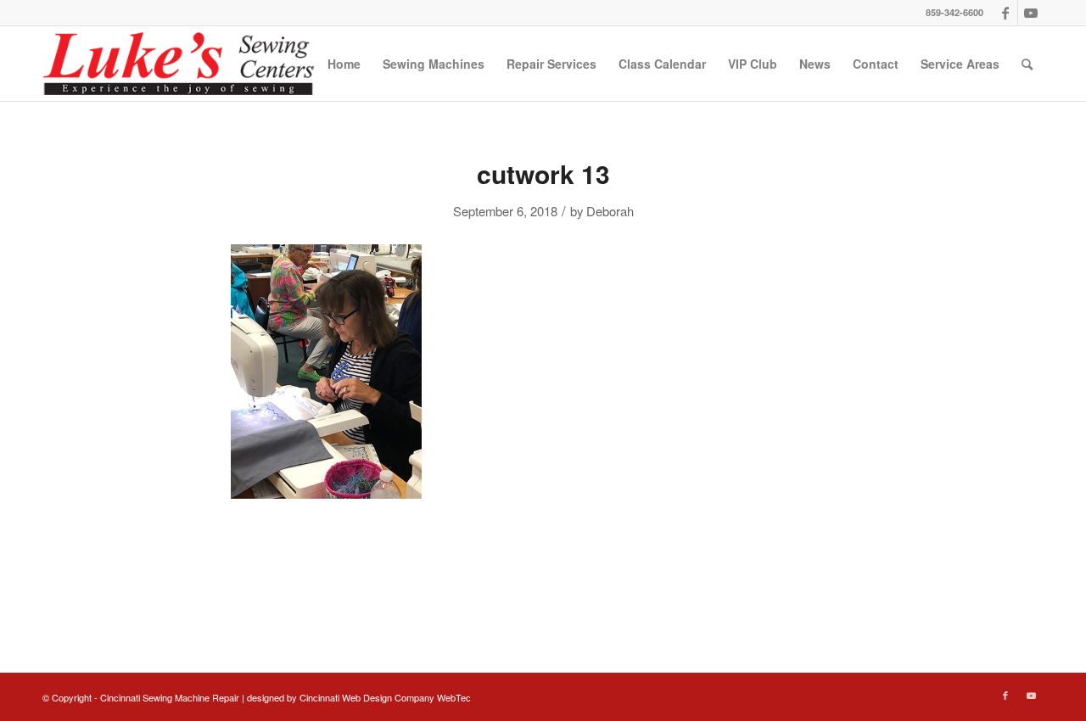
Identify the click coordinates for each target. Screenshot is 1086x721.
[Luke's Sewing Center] (178, 63)
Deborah (610, 211)
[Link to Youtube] (1031, 12)
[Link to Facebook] (1005, 12)
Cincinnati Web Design (345, 697)
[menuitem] (344, 63)
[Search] (1027, 63)
